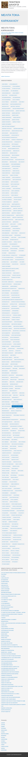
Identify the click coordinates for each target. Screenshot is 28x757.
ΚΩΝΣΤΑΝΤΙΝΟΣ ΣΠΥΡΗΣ (6, 330)
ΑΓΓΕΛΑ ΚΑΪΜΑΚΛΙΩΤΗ (13, 84)
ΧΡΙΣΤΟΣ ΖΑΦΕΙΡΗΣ (5, 559)
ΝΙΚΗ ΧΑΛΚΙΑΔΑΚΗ (16, 435)
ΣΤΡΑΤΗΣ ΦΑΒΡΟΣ (16, 519)
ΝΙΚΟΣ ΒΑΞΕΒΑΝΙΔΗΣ (6, 439)
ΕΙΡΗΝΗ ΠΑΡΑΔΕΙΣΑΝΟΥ (6, 230)
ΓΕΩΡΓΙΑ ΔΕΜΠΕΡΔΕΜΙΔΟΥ (15, 164)
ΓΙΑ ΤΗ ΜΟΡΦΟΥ (4, 601)
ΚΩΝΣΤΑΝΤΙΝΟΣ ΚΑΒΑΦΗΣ (6, 326)
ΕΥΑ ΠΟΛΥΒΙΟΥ (21, 250)
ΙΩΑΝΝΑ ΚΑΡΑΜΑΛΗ (13, 286)
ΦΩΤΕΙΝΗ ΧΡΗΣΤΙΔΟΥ (14, 541)
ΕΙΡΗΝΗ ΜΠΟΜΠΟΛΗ (16, 228)
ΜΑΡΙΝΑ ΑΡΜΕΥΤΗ (15, 397)
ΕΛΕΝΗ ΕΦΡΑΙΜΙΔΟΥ (5, 237)
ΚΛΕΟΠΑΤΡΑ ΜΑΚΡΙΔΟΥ (6, 310)
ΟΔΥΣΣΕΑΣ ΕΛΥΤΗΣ (5, 455)
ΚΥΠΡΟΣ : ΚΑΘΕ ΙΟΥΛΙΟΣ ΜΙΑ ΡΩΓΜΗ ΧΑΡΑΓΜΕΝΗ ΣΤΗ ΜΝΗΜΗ (13, 623)
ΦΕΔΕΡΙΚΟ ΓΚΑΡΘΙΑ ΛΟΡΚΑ (6, 708)
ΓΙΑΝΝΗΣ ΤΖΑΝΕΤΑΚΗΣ (6, 177)
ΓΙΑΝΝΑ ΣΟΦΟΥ (15, 168)
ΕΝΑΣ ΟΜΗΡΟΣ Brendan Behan (7, 607)
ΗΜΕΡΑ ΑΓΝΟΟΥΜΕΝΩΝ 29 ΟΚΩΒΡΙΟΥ (8, 619)
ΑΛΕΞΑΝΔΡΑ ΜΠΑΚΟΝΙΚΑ (6, 97)
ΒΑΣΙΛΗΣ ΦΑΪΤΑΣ (14, 157)
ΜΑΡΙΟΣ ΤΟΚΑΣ (4, 637)
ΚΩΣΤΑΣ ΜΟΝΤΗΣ (5, 337)
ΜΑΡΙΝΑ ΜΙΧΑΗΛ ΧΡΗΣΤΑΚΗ (7, 399)
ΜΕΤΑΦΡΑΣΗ (3, 735)
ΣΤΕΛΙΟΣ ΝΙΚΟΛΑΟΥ (5, 508)
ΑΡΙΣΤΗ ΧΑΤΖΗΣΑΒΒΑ (5, 588)
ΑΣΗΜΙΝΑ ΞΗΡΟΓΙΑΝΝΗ (16, 146)
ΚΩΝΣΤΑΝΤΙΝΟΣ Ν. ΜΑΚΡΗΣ (7, 328)
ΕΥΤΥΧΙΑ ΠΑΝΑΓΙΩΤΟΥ (19, 257)
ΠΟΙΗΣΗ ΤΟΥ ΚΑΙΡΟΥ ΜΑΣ (6, 682)
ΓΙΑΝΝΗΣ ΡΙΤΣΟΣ (5, 175)
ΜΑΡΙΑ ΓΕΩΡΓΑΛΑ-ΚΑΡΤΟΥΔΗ (7, 366)
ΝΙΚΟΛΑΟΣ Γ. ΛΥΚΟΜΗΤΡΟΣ (7, 437)
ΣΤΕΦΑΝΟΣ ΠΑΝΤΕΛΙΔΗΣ (6, 517)
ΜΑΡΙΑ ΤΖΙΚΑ (15, 395)
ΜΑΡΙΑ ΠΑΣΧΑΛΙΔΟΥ (18, 386)
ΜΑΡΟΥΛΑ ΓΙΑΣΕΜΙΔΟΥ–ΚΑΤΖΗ (17, 404)
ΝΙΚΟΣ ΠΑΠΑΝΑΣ (5, 446)
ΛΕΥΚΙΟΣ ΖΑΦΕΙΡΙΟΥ (17, 344)
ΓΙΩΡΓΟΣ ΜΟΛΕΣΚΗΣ (16, 188)
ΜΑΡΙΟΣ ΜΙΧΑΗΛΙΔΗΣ (6, 401)
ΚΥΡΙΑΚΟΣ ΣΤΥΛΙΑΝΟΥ (16, 319)
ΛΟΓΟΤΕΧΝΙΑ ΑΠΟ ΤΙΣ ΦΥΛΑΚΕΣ (7, 630)
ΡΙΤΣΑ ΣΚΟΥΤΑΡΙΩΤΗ (13, 481)
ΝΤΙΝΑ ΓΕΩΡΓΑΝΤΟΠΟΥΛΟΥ (7, 450)
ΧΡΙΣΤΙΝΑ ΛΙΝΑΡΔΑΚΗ (15, 557)
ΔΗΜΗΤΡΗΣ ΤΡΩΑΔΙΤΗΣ (6, 217)
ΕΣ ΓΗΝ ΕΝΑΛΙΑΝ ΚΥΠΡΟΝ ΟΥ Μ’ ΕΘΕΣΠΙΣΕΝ (10, 610)
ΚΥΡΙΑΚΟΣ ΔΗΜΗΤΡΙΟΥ (16, 317)
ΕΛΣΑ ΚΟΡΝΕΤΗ (5, 244)
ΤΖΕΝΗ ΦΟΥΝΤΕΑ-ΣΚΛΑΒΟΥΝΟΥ (16, 528)
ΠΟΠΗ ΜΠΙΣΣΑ (21, 475)
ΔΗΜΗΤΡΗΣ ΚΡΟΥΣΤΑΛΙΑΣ (6, 210)
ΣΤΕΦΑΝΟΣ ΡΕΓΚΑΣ (16, 517)
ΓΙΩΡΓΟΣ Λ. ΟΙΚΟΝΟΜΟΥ (6, 188)
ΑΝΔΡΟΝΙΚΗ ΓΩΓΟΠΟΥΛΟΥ (7, 128)
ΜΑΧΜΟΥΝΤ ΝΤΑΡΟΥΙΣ (5, 641)
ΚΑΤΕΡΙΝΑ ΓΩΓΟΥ (5, 304)
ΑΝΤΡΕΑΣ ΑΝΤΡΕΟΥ (5, 587)
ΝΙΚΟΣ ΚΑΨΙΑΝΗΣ (13, 441)
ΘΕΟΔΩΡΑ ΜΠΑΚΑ (4, 621)
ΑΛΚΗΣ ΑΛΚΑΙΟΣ (4, 583)
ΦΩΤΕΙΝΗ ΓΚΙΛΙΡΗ (5, 541)
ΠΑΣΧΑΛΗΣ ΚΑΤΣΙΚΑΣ (6, 468)
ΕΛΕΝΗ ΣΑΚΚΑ (13, 237)
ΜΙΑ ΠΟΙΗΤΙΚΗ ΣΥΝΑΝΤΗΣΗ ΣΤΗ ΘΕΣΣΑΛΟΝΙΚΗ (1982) (11, 646)
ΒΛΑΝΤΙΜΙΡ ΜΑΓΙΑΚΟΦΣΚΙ (6, 592)
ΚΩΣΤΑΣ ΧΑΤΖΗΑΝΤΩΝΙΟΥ (15, 339)
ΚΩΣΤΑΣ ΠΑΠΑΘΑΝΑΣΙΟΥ (14, 337)
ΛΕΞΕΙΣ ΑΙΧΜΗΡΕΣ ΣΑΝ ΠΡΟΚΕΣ (7, 628)
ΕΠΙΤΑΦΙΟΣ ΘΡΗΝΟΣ (5, 608)
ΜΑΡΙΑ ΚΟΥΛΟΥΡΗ (5, 379)
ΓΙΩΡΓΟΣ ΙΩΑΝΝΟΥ (5, 184)
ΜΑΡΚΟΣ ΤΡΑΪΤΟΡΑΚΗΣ (6, 404)
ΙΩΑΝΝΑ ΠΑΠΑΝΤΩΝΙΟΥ (6, 290)
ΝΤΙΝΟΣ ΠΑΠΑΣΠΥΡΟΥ (18, 450)
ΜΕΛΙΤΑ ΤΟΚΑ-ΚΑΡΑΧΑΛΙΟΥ (17, 406)
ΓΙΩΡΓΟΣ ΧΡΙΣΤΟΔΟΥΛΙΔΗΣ (7, 197)
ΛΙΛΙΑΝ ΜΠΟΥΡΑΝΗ (20, 348)
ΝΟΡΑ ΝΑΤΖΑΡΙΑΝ (13, 448)
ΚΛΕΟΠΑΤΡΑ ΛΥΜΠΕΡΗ (15, 308)
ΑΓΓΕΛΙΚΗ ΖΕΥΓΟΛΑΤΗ (16, 88)
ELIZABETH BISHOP (5, 581)
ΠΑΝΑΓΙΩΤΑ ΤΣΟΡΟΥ (15, 459)
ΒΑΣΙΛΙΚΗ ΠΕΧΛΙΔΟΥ (5, 590)
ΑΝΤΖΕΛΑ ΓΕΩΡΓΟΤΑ (15, 135)
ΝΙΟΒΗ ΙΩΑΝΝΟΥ (5, 448)
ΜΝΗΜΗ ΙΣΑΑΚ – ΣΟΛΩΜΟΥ (6, 652)
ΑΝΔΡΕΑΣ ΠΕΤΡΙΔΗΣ (15, 119)
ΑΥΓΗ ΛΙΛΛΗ (4, 148)
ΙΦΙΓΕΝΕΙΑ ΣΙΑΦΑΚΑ (17, 284)
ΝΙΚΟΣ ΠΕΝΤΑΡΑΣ (13, 446)
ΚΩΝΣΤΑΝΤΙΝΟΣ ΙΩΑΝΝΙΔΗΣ (16, 324)
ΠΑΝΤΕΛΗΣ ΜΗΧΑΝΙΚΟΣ (6, 466)
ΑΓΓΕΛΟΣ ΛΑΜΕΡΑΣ (5, 90)
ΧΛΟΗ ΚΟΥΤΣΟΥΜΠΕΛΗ (6, 548)
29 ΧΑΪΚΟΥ (3, 576)
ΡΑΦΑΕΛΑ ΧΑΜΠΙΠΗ (14, 477)
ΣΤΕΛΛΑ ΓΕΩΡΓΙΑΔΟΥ (20, 510)
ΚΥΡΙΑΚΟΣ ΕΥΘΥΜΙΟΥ (6, 319)
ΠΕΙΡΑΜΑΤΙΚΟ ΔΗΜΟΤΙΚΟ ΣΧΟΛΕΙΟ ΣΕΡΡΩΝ (9, 673)
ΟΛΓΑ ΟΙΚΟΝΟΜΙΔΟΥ (14, 455)
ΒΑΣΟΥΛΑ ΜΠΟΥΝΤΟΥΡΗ (19, 159)
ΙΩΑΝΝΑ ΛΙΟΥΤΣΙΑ (21, 288)
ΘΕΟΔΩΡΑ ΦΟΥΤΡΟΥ (5, 277)
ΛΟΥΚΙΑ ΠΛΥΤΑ (18, 350)
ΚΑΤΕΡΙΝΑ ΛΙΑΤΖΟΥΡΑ (6, 306)
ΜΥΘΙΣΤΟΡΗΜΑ (4, 739)
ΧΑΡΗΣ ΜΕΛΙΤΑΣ (12, 546)
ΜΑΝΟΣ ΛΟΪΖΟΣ (4, 634)
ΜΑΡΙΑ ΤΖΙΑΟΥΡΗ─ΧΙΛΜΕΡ (6, 395)
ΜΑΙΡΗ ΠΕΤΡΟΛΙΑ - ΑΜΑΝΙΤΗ (7, 357)
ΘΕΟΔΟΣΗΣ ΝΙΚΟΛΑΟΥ (16, 275)
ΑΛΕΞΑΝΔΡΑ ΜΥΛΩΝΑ (16, 97)
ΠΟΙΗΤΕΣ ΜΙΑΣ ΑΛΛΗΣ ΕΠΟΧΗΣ (7, 684)
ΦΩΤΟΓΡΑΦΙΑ (4, 750)
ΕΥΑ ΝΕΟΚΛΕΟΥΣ (14, 250)
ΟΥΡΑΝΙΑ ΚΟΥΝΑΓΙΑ (14, 457)
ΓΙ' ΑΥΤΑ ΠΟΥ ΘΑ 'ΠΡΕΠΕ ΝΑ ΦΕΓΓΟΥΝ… (9, 596)
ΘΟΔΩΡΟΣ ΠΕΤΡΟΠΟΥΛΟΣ (7, 284)
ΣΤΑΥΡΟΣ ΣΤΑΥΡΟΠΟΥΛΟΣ (17, 506)
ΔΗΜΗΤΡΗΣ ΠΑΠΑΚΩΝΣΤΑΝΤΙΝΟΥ (8, 215)
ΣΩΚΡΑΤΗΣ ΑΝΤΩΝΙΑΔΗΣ (13, 521)
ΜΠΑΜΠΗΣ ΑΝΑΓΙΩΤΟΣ (6, 417)
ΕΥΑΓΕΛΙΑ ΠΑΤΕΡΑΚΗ (13, 248)
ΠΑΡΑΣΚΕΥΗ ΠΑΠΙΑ (16, 466)
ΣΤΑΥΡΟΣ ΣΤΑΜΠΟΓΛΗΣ (6, 506)
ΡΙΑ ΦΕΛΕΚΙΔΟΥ (5, 481)
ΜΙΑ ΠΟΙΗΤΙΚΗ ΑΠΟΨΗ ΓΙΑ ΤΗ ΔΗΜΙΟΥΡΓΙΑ (9, 644)
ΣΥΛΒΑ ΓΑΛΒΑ (4, 521)
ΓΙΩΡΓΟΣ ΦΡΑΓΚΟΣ (14, 195)
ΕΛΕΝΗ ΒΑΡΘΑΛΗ (17, 235)
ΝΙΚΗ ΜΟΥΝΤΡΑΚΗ (21, 430)
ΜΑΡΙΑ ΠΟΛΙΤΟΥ (5, 390)
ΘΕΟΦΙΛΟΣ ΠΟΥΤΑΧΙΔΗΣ (15, 277)
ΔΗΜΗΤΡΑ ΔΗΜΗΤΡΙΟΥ (16, 204)
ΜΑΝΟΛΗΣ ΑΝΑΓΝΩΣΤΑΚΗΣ (19, 359)
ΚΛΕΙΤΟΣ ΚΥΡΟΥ (22, 306)
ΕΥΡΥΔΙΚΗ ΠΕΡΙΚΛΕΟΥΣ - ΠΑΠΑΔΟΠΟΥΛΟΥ (9, 255)
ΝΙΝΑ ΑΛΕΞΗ (20, 446)
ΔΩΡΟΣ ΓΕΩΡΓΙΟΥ (5, 224)
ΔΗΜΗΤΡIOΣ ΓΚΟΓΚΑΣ (6, 204)
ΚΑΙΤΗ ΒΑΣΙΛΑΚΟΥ (15, 290)
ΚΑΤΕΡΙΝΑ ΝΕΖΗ (14, 306)
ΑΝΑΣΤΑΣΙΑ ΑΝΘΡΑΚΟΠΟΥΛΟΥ (15, 104)
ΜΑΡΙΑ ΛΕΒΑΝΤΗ (5, 381)
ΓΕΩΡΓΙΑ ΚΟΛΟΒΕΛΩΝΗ (16, 166)
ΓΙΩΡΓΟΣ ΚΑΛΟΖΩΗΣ (5, 186)
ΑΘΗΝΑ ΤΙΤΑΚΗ (4, 95)
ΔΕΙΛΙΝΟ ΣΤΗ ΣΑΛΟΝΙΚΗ (6, 605)
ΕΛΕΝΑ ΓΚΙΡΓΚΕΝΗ (16, 230)
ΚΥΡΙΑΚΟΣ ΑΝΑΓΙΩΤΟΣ (6, 317)
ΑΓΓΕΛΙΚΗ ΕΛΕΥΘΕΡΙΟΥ (6, 88)
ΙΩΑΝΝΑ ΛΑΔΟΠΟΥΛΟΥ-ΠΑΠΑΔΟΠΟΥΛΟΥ (9, 288)
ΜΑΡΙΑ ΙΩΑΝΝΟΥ (22, 368)
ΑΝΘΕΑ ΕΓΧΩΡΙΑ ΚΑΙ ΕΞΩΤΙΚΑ (17, 130)
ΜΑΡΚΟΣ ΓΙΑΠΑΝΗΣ (14, 401)
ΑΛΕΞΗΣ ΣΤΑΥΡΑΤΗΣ (16, 99)
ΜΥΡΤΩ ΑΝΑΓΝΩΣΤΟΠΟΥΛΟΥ (7, 421)
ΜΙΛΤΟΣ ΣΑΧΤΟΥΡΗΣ (20, 408)
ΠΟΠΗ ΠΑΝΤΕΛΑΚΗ (5, 477)
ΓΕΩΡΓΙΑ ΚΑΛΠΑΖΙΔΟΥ (6, 166)
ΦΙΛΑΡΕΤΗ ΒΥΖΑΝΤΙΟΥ (17, 537)
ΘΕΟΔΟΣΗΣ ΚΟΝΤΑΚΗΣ (6, 275)
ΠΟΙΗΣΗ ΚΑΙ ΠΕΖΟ (4, 746)
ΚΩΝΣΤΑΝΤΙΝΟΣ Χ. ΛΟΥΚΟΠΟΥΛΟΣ (19, 330)
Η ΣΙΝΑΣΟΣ (3, 617)
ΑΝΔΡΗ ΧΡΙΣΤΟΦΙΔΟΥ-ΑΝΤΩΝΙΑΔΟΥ (8, 126)
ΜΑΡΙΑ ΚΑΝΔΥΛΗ (5, 370)
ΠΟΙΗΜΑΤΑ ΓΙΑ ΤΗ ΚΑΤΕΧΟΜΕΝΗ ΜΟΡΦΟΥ (9, 677)
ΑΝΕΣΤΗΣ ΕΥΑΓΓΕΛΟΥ (6, 130)
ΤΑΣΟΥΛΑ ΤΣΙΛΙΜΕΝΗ (5, 526)
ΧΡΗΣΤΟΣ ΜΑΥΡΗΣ (5, 550)
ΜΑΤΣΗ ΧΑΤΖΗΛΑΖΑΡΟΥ (6, 406)
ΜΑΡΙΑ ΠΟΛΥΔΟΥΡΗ (13, 390)
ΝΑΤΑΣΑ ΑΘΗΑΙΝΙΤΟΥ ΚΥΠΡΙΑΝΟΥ (16, 426)
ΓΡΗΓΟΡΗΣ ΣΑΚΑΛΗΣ (17, 199)
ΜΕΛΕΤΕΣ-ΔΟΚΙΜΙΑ (5, 733)
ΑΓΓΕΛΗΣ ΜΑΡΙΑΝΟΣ (16, 86)
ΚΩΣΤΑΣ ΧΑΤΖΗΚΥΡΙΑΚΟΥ (6, 341)
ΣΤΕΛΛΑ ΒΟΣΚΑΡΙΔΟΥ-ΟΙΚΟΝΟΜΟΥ (8, 510)
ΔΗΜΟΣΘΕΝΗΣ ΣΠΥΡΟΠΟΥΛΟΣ (7, 219)
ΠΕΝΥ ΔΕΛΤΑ (13, 470)
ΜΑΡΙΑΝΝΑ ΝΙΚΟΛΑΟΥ (14, 384)
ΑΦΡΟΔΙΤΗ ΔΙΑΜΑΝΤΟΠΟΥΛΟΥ (13, 148)
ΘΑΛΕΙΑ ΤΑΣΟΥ (23, 264)
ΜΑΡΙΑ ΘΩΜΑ (15, 368)
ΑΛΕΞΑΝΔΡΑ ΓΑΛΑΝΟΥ (13, 95)
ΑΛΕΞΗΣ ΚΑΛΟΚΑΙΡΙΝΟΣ (6, 99)
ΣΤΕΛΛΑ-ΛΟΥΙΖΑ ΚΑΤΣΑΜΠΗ (16, 508)
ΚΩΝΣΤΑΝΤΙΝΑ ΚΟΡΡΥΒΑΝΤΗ (7, 321)
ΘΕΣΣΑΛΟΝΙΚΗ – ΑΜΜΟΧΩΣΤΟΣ (7, 281)
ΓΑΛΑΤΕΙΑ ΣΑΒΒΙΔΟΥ (5, 164)
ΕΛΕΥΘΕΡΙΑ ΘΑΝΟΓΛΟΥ (14, 239)
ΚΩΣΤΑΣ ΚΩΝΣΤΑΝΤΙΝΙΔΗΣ (16, 335)
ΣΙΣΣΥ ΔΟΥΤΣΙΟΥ (13, 486)
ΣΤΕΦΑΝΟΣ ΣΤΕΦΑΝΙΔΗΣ (6, 519)
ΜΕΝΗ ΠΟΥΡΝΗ (5, 408)
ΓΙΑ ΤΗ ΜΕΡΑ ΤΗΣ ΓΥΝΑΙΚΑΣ (6, 599)
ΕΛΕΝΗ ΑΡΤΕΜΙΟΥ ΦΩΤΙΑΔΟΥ (7, 235)
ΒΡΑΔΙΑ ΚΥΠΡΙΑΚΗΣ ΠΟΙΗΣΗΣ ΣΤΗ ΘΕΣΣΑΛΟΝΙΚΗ (10, 594)
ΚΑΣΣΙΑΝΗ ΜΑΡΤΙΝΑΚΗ (16, 297)
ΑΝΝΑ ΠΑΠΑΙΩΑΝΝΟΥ (6, 135)
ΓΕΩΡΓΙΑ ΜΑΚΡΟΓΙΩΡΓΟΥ (6, 168)
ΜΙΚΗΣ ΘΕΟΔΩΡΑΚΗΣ (5, 648)
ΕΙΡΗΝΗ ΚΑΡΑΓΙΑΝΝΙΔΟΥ (6, 228)
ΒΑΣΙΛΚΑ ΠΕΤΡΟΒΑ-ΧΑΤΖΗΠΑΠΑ (7, 159)
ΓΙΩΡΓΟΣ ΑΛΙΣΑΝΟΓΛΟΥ (16, 177)
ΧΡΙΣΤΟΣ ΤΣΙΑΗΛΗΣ (14, 559)
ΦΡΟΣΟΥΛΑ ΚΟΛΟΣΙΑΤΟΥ (6, 539)
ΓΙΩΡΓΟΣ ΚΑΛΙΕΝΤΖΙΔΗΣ (15, 184)
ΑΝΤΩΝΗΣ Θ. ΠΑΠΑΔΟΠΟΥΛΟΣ (17, 139)
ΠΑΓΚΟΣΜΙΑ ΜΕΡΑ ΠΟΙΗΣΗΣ (6, 663)
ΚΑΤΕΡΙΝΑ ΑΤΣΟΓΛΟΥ (5, 301)
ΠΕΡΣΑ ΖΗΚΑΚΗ (20, 470)
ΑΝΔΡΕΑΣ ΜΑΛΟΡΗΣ (16, 117)
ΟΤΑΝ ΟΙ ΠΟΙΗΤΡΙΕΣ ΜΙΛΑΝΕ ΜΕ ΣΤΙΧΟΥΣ (9, 661)
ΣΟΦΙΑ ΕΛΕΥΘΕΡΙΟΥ (18, 490)
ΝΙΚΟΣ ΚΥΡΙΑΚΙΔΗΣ (22, 441)
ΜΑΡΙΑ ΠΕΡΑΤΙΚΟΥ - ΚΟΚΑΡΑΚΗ (7, 388)
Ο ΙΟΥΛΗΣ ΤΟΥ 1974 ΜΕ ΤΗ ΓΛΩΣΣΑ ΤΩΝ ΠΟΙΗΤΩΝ (11, 655)
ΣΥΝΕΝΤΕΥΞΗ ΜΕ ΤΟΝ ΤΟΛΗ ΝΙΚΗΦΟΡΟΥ (9, 702)
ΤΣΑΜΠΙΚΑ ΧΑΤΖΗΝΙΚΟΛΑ (17, 535)
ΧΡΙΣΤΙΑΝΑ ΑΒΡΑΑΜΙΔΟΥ (6, 555)
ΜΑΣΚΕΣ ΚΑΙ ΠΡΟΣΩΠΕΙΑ (6, 639)
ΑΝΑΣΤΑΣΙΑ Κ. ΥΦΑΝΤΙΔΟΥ (15, 106)
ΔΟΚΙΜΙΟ (3, 726)
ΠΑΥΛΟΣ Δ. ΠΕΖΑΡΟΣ (5, 470)
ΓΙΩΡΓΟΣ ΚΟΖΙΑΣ (14, 186)
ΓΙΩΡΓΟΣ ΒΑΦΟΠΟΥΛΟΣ (6, 179)
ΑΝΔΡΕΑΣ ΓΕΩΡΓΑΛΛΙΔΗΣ (20, 110)
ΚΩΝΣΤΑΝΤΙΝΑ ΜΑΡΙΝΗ (18, 321)
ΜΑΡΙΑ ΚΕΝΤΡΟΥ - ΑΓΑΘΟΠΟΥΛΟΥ (8, 375)
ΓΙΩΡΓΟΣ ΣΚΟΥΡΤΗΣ (5, 195)
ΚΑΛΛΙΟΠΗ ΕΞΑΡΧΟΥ (5, 295)
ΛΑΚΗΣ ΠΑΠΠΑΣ (4, 626)
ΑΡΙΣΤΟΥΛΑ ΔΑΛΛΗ (15, 144)
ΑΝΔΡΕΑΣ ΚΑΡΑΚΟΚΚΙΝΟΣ (6, 117)
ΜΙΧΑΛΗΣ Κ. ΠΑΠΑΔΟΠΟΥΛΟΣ (16, 410)
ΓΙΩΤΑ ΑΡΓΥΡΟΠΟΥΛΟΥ (18, 197)
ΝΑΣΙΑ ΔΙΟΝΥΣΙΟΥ (5, 426)
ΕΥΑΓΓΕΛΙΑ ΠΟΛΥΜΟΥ (16, 246)
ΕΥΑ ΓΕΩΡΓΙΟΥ (21, 248)
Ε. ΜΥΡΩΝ (19, 224)
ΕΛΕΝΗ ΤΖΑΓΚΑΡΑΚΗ (22, 237)
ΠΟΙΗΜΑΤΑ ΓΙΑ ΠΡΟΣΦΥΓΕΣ (6, 675)
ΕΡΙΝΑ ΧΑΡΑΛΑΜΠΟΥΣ (13, 244)
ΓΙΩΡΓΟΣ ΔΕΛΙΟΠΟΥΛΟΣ (17, 179)
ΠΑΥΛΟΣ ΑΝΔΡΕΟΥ (14, 468)
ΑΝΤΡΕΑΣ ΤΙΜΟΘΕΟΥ (6, 139)
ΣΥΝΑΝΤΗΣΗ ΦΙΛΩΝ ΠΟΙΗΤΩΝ (7, 695)
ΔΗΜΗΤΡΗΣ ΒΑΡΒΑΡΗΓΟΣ (6, 208)
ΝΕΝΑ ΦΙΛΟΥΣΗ (15, 428)
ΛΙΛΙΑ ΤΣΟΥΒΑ (4, 350)
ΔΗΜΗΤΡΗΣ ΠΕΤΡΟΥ (19, 215)
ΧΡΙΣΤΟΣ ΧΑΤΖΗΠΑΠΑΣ (6, 561)
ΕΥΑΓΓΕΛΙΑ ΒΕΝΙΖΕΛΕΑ (6, 246)
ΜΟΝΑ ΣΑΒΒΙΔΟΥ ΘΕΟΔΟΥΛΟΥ (19, 415)
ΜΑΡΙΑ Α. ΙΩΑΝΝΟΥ (5, 364)
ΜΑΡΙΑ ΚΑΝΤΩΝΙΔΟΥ (13, 370)
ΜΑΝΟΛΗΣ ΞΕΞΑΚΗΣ (5, 361)
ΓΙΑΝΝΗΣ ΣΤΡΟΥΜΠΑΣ (14, 175)
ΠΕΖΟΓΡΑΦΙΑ (3, 742)
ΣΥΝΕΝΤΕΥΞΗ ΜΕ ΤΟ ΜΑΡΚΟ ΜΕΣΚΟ (8, 699)
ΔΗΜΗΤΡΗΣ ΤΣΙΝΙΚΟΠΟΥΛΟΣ (17, 217)
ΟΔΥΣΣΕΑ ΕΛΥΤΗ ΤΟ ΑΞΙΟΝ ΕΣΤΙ (7, 659)
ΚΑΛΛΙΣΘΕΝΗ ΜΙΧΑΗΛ (6, 297)
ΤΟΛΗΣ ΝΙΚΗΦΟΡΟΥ (13, 530)
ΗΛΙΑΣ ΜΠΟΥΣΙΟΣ (15, 264)
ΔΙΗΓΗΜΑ (3, 724)
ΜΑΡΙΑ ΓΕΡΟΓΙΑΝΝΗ (14, 364)
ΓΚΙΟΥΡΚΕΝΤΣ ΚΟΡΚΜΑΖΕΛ (7, 199)
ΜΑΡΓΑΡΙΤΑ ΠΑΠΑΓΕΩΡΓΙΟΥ (16, 361)
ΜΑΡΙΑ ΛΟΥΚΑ (12, 381)
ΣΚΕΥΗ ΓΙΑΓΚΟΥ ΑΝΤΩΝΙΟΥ (7, 488)
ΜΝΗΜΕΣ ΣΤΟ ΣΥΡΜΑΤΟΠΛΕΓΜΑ (7, 650)
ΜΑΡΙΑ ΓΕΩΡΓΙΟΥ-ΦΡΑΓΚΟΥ (19, 366)
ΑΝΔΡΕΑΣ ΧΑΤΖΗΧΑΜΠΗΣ (6, 124)
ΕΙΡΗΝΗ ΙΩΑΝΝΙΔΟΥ (14, 226)
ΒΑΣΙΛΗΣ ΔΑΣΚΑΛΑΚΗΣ (6, 155)
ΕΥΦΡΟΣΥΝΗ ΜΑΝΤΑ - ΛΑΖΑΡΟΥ (7, 259)
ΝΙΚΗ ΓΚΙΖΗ (21, 428)
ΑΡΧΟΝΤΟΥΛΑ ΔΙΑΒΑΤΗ (6, 146)
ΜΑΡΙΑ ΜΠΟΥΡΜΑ (5, 384)
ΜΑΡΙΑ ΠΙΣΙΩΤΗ (17, 388)
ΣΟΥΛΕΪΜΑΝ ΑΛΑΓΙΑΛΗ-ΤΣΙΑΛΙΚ (7, 490)
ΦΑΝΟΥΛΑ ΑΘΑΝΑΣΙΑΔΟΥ (6, 537)
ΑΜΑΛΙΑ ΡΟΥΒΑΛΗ (5, 104)
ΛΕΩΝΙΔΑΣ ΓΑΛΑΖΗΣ (5, 346)
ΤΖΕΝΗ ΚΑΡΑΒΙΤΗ (5, 528)
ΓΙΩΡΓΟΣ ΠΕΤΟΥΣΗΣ (5, 190)
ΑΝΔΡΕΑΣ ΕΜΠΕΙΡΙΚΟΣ (6, 115)
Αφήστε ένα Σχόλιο (4, 32)
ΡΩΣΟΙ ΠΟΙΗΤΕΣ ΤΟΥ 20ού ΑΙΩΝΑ (7, 691)
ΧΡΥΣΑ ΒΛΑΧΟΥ (15, 561)
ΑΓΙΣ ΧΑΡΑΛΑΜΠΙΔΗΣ (14, 90)
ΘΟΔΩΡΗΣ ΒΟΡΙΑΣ (18, 281)
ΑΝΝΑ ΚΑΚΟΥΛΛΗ (4, 585)
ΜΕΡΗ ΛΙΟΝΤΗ (12, 408)
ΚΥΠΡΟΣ (3, 732)
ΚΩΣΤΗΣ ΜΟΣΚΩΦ (16, 341)
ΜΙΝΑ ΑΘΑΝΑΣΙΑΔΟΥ (5, 410)
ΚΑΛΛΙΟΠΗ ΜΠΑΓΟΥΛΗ (15, 295)
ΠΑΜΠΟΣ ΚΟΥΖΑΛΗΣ (5, 459)
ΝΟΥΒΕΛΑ (3, 741)
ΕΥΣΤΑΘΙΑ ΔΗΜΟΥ (22, 255)
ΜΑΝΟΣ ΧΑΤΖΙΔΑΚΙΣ (5, 635)
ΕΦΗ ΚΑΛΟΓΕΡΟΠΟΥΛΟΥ (19, 259)
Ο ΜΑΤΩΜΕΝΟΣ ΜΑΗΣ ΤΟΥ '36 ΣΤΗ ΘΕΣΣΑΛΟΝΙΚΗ (11, 657)
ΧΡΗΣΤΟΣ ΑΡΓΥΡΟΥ (16, 548)
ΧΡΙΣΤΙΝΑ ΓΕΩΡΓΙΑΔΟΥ (16, 555)
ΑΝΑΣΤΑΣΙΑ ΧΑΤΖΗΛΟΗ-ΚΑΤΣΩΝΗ (8, 110)
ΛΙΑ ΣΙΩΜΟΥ (4, 348)
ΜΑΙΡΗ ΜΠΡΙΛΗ (13, 355)
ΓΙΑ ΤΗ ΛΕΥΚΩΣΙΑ (4, 597)
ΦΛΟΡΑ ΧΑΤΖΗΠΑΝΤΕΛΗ (6, 709)
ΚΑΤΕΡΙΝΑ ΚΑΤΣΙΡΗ (22, 304)
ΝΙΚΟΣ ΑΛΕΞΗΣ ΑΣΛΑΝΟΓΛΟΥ (19, 437)
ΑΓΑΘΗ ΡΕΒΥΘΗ (5, 84)
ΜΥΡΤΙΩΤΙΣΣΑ (22, 419)
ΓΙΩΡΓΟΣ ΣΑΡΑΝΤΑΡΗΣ (15, 190)
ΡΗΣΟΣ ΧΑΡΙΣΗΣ (16, 479)
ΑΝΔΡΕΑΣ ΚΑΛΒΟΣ (15, 115)
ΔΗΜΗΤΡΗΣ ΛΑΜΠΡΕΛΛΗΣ (18, 210)
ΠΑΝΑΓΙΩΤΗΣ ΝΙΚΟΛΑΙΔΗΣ (6, 461)
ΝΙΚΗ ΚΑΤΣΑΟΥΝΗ (5, 430)
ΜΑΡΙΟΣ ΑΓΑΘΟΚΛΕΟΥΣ (18, 399)
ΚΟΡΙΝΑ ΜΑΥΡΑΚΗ (15, 310)
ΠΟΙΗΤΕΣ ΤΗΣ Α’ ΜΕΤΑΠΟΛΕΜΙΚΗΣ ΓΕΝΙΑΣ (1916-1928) (12, 686)
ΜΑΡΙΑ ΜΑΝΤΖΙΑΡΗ (19, 381)
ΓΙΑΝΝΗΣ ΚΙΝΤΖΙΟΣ (16, 170)
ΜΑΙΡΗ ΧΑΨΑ (16, 357)
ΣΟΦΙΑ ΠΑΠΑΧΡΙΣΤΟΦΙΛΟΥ (7, 495)
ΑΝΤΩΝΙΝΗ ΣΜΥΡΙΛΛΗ (6, 144)
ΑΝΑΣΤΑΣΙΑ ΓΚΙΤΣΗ (5, 106)
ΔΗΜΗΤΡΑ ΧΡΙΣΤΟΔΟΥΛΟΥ (15, 206)
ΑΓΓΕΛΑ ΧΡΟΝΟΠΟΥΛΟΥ (6, 86)
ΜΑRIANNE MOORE (5, 632)
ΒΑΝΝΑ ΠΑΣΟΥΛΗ (16, 150)
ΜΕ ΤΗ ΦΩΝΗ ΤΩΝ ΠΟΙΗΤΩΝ (6, 643)
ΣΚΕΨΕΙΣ (3, 748)
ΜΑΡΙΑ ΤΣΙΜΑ (22, 395)
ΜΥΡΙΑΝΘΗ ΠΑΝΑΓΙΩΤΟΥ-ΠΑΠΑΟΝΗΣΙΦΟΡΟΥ (10, 419)
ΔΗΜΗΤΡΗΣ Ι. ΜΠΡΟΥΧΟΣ (17, 208)
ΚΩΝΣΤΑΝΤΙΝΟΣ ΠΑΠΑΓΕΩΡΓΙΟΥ (19, 328)
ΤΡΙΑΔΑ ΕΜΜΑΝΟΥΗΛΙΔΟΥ (6, 535)
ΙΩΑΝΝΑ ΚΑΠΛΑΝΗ (5, 286)
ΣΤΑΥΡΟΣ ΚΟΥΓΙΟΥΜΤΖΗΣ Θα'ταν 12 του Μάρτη (10, 693)
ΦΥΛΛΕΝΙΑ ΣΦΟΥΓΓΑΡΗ (17, 539)
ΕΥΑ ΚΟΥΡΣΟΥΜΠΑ (5, 250)
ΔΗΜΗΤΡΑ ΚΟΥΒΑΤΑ (5, 206)
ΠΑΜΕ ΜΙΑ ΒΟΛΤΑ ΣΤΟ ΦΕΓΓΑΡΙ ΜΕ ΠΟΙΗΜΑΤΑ (10, 671)
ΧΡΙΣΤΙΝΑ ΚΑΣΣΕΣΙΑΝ (6, 557)
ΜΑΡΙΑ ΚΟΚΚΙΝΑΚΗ (19, 375)
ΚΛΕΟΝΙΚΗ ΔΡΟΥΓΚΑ (5, 308)
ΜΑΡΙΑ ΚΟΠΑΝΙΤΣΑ (5, 377)
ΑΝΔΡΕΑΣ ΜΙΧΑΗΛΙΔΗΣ (6, 119)
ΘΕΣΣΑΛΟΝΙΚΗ (11, 32)
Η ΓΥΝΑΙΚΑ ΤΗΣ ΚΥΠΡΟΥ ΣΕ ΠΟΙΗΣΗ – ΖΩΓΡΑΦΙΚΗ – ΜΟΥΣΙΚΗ (13, 612)
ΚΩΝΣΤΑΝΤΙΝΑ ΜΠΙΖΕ (6, 324)
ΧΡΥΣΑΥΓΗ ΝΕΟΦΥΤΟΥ (5, 711)
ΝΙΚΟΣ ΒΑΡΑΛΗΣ (14, 439)
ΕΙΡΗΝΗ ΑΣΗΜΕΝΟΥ (5, 226)
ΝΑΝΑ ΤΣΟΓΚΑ (16, 421)
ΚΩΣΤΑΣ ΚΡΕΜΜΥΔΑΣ (6, 335)
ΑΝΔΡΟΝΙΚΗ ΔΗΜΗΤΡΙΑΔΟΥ (18, 128)
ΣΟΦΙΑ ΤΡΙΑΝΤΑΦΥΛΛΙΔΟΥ (14, 497)
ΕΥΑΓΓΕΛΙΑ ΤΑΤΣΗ (5, 248)
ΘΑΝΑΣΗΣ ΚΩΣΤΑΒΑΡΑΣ (6, 266)
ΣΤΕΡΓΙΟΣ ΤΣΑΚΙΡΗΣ (5, 515)
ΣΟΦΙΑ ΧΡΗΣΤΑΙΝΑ (5, 499)
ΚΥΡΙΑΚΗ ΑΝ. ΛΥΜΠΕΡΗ (17, 315)
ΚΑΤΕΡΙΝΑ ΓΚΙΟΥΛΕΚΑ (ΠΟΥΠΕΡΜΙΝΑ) (18, 301)
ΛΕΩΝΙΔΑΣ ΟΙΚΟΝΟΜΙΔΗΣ (15, 346)
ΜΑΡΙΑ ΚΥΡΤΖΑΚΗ (13, 379)
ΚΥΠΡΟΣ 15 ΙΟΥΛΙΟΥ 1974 (6, 315)
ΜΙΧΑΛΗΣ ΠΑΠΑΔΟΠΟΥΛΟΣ (7, 415)
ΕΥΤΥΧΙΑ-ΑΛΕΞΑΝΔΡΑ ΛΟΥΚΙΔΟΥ (7, 257)
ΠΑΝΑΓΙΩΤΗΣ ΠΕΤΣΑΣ (17, 461)
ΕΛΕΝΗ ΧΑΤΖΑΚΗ (5, 239)
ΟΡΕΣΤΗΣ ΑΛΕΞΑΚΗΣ (6, 457)
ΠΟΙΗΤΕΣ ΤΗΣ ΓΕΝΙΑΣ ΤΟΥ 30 (7, 688)
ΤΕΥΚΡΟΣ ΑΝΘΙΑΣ (14, 526)
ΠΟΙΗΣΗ (16, 32)
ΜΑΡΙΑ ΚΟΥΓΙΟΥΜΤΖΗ (14, 377)
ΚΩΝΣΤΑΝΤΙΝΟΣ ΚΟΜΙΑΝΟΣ (18, 326)
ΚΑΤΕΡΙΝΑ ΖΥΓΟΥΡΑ (13, 304)
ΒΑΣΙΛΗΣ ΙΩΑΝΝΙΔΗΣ (15, 155)
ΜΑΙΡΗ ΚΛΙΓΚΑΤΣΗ (5, 355)
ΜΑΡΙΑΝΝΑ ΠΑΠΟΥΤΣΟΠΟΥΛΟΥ (7, 386)
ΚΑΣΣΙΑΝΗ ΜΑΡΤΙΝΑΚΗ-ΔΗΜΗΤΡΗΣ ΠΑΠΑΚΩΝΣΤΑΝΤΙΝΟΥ (12, 299)
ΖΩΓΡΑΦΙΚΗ (3, 728)
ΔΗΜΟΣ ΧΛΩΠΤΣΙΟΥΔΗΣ (19, 219)
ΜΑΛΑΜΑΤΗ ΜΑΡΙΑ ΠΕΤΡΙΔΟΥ (7, 359)
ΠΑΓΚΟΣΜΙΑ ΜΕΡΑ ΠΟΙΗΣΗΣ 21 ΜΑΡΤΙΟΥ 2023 (10, 666)
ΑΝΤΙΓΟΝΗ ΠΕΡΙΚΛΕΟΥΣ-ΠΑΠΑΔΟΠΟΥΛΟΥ (9, 137)
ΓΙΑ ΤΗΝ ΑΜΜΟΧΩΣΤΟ (5, 603)
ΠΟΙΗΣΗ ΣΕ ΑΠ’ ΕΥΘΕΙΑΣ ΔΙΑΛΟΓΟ (7, 679)
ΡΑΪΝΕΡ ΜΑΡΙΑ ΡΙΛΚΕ (5, 690)
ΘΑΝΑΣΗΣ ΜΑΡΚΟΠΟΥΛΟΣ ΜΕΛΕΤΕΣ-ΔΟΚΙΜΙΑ (10, 268)
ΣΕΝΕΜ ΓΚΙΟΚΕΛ (5, 486)
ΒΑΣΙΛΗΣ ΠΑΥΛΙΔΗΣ (5, 157)
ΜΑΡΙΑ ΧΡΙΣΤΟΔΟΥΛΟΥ (6, 397)
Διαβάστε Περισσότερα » (5, 76)
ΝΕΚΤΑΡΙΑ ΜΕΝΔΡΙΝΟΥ (6, 428)
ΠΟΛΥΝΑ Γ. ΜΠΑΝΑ (5, 475)
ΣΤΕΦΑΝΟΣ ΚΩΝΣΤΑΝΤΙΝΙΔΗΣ (16, 515)
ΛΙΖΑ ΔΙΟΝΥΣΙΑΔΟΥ (11, 348)
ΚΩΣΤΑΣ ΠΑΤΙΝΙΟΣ (5, 339)
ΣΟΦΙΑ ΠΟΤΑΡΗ (5, 497)
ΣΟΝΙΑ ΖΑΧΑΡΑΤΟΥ (17, 488)
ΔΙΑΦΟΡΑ (3, 722)
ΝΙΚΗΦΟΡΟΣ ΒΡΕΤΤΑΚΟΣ (6, 435)
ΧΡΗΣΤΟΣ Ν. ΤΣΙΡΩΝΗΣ (15, 550)
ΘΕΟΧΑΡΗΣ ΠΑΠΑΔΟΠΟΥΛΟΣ (7, 279)
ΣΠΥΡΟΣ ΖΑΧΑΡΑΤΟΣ (14, 499)
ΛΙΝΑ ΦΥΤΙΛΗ (11, 350)
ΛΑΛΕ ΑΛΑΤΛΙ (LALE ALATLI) (6, 344)
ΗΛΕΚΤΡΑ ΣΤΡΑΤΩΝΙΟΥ (6, 264)
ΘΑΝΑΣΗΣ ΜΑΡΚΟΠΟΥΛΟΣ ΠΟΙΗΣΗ (8, 270)
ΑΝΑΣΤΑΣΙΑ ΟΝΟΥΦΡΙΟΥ (6, 108)
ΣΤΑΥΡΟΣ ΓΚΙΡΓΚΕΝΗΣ (14, 501)
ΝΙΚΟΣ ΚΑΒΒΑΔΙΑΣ (5, 441)
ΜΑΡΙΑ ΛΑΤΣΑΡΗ (21, 379)
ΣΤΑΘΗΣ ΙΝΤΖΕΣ (5, 501)
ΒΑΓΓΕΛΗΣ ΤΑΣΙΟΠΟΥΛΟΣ (6, 150)
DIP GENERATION (4, 579)
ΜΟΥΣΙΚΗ (3, 737)
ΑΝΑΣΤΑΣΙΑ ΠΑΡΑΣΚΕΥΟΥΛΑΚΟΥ (18, 108)
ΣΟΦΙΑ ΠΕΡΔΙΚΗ (16, 495)
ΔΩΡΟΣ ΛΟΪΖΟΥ (13, 224)
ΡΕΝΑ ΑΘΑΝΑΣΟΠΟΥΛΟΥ (6, 479)
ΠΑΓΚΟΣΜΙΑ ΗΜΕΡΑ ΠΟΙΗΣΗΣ (7, 664)
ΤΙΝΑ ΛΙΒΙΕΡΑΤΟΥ (5, 530)
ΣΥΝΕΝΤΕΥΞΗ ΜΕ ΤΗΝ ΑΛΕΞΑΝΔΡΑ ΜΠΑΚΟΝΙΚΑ (10, 697)
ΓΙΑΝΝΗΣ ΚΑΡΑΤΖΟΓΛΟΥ (6, 170)
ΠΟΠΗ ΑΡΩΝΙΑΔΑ (13, 475)
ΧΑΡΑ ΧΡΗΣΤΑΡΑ (5, 546)
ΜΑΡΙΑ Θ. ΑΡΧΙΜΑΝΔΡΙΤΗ (6, 368)
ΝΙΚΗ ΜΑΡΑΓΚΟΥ (13, 430)
